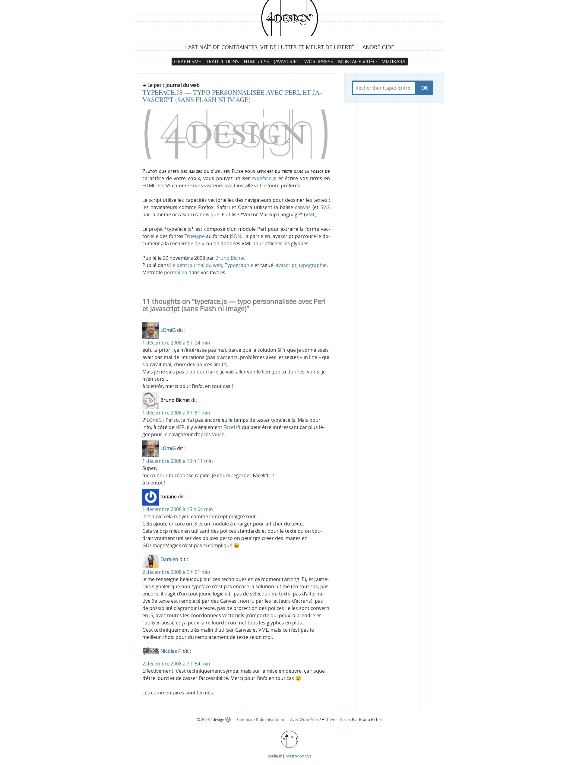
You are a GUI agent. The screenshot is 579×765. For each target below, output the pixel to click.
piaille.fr (275, 756)
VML (310, 214)
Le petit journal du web (196, 265)
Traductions (222, 61)
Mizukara (393, 61)
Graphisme (187, 61)
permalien (175, 272)
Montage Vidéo (357, 61)
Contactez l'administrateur (261, 719)
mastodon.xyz (298, 756)
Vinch (218, 434)
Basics (345, 719)
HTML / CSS (256, 61)
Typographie (239, 265)
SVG (325, 207)
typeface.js (264, 178)
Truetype (195, 236)
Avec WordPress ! (305, 719)
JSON (235, 236)
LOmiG (168, 330)
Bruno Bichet (230, 258)
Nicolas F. (171, 651)
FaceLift (232, 427)
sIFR (180, 427)
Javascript (286, 61)
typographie (313, 265)
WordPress (318, 61)
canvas (303, 207)
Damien (169, 559)
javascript (285, 265)
